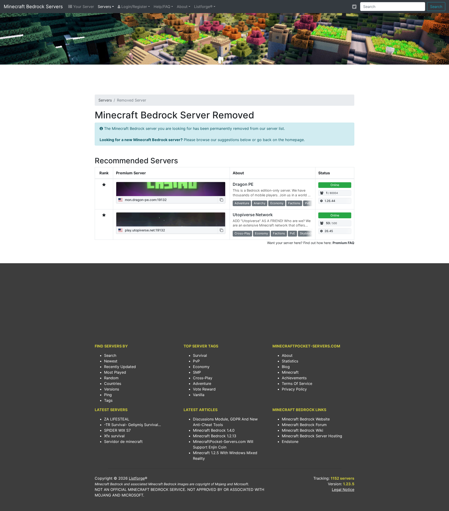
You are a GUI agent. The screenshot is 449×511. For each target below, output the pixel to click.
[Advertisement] (224, 81)
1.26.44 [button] (330, 201)
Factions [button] (294, 203)
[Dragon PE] (170, 189)
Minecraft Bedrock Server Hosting (312, 436)
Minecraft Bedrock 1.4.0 (214, 430)
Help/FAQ (162, 6)
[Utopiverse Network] (170, 219)
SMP (197, 372)
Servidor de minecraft (123, 441)
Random (111, 378)
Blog (286, 366)
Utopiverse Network (253, 214)
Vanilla (198, 394)
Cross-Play (202, 378)
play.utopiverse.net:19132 (144, 230)
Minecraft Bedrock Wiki (302, 430)
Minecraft (290, 372)
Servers (104, 6)
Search (436, 6)
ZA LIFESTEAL (116, 419)
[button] (221, 199)
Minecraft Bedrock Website (306, 419)
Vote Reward (204, 389)
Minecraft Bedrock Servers (33, 6)
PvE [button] (307, 203)
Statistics (290, 361)
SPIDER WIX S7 (117, 430)
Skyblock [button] (306, 233)
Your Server (83, 6)
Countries (112, 383)
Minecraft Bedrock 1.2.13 (214, 436)
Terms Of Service (297, 383)
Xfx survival (114, 436)
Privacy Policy (294, 389)
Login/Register (133, 6)
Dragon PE (243, 184)
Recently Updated (120, 366)
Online (334, 185)
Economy (201, 366)
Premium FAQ (343, 243)
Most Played (115, 372)
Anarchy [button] (259, 203)
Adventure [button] (242, 203)
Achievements (294, 378)
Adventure (202, 383)
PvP (196, 361)
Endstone (290, 441)
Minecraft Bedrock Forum (304, 424)
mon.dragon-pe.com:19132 (145, 200)
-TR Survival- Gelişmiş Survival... (132, 424)
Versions (111, 389)
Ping (108, 394)
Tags (108, 400)
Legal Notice (343, 489)
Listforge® (203, 6)
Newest (110, 361)
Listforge (137, 478)
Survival (200, 355)
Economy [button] (276, 203)
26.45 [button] (329, 231)
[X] (354, 6)
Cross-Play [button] (242, 233)
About (182, 6)
